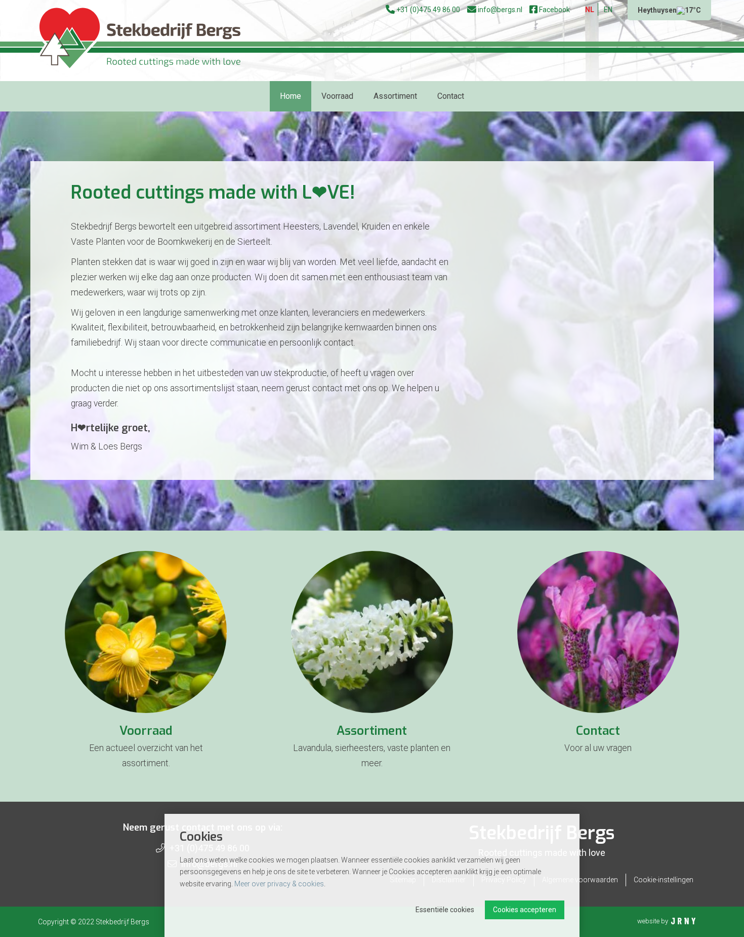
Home (290, 96)
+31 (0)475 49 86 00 (427, 10)
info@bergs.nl (499, 10)
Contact (450, 96)
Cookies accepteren (524, 910)
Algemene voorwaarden (580, 880)
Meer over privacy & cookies (279, 884)
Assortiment (395, 96)
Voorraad (337, 96)
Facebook (554, 10)
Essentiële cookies (445, 910)
